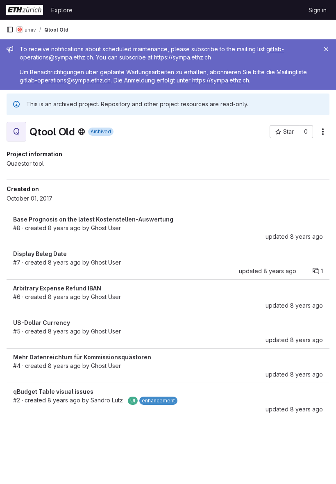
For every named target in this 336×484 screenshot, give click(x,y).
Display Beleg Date (40, 253)
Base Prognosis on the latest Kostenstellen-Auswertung (93, 219)
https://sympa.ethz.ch (182, 57)
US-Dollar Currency (41, 322)
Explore (62, 10)
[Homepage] (25, 9)
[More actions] (322, 131)
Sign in (318, 10)
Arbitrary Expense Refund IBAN (57, 288)
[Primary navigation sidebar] (9, 29)
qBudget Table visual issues (53, 391)
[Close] (326, 49)
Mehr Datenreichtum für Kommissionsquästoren (82, 357)
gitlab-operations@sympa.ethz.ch (65, 80)
